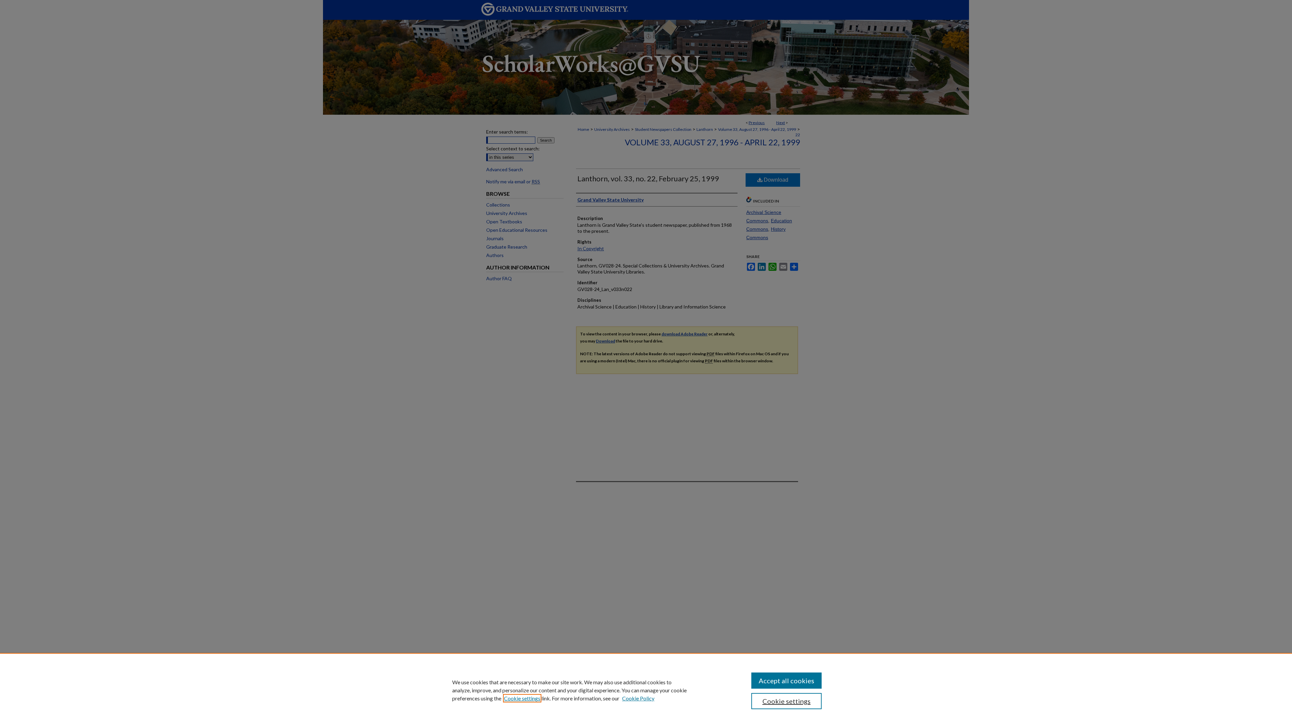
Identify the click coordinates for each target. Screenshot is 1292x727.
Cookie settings (522, 698)
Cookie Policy (638, 698)
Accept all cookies (786, 681)
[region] (646, 690)
